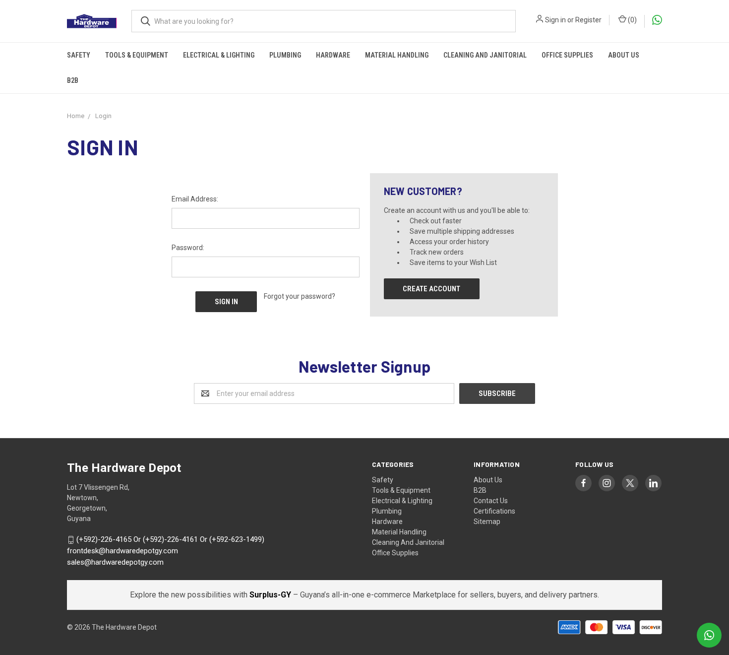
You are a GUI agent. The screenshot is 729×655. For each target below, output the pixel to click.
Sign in (555, 20)
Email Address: (195, 199)
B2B (72, 80)
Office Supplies (567, 55)
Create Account (431, 288)
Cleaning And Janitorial (485, 55)
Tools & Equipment (136, 55)
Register (588, 20)
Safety (78, 55)
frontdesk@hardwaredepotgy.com (122, 550)
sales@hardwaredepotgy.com (115, 562)
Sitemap (487, 521)
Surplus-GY (271, 594)
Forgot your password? (299, 296)
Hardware (333, 55)
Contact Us (491, 501)
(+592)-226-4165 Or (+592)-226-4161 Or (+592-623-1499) (170, 539)
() (631, 20)
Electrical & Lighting (218, 55)
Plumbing (285, 55)
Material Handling (396, 55)
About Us (623, 55)
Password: (188, 248)
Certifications (494, 511)
